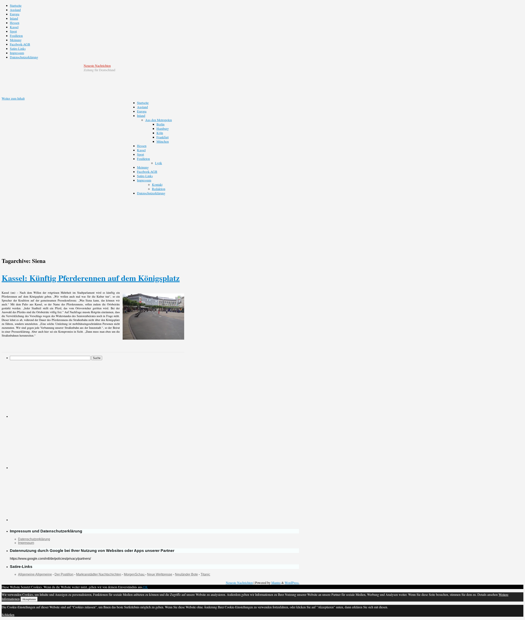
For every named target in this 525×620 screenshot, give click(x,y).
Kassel (14, 27)
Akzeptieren (29, 599)
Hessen (14, 23)
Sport (13, 31)
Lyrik (158, 163)
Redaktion (158, 189)
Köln (159, 133)
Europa (14, 14)
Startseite (16, 5)
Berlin (160, 124)
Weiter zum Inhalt (13, 98)
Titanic (205, 574)
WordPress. (292, 582)
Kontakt (157, 184)
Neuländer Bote (186, 574)
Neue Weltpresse (159, 574)
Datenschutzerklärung (24, 57)
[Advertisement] (150, 224)
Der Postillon (64, 574)
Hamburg (162, 128)
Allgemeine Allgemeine (35, 574)
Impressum (17, 53)
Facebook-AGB (20, 44)
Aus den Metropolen (158, 120)
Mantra (276, 582)
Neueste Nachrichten (97, 65)
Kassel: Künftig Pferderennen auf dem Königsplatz (91, 278)
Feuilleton (16, 35)
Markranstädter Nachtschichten (98, 574)
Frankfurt (162, 137)
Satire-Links (18, 48)
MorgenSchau (134, 574)
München (162, 141)
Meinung (16, 40)
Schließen (8, 614)
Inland (14, 18)
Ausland (15, 10)
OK (145, 587)
